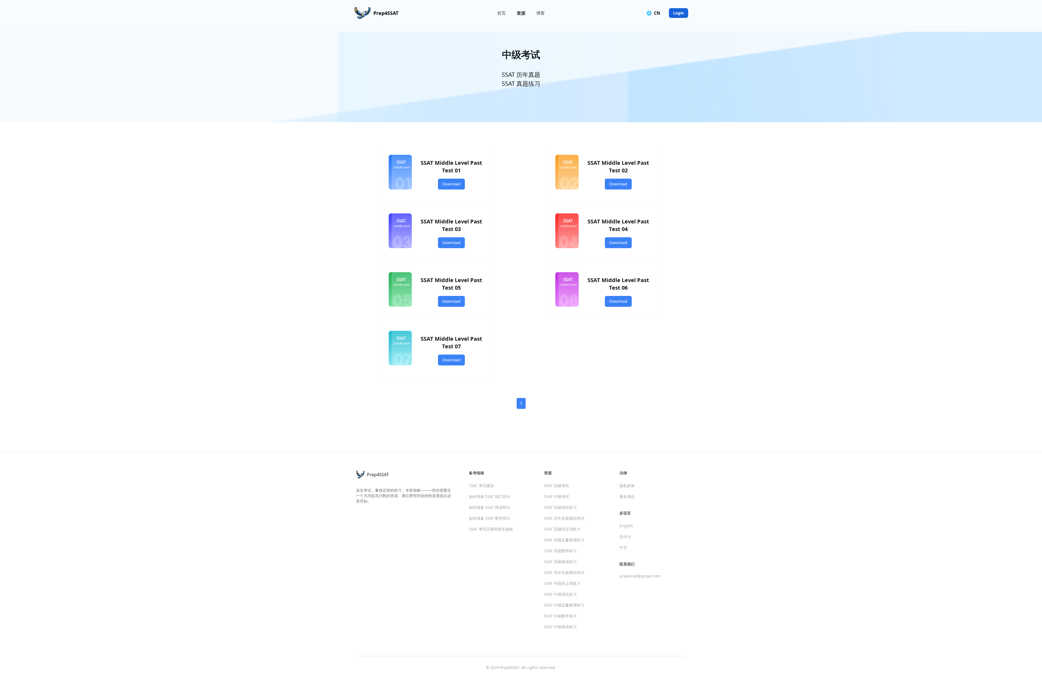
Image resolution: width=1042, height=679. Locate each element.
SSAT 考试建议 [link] (481, 485)
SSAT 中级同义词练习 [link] (562, 583)
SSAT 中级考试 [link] (556, 496)
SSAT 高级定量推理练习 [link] (564, 539)
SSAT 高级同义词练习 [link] (562, 529)
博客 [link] (540, 13)
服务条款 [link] (627, 496)
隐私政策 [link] (627, 485)
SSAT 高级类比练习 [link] (560, 507)
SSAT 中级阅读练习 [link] (560, 626)
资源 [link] (521, 13)
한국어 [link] (625, 536)
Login (678, 12)
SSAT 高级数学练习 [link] (560, 550)
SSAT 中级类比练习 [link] (560, 594)
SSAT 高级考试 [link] (556, 485)
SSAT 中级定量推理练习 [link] (564, 605)
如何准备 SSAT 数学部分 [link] (489, 518)
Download (451, 184)
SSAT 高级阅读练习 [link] (560, 561)
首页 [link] (501, 13)
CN (653, 13)
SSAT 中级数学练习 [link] (560, 615)
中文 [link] (623, 547)
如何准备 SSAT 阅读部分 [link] (489, 507)
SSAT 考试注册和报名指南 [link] (491, 529)
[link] (376, 13)
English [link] (626, 525)
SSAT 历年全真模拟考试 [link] (564, 518)
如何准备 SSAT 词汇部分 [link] (489, 496)
